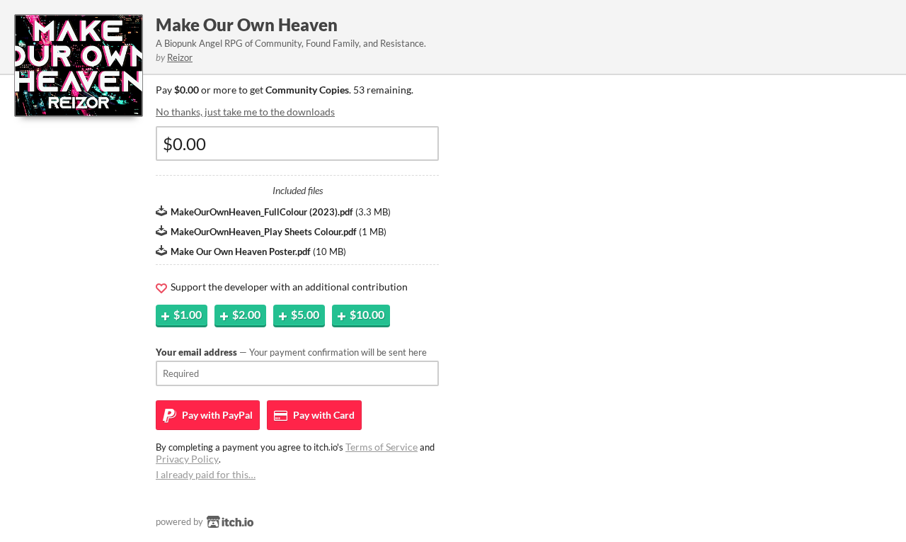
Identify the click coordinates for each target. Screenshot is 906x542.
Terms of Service (381, 447)
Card (323, 415)
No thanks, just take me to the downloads (245, 112)
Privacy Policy (187, 459)
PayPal (216, 415)
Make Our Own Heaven (247, 24)
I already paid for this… (206, 474)
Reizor (180, 57)
